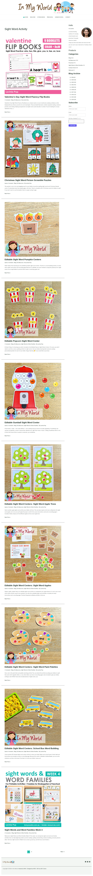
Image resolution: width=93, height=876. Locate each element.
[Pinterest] (89, 861)
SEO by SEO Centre (41, 868)
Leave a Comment (9, 183)
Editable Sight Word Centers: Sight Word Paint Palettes (31, 667)
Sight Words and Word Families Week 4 (24, 830)
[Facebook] (85, 861)
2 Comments (8, 833)
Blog (12, 100)
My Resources (17, 100)
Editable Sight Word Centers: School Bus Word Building (32, 748)
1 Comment (7, 100)
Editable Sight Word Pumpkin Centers (23, 259)
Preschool (71, 62)
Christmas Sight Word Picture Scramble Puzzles (28, 180)
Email (70, 112)
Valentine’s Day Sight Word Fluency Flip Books (27, 97)
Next (63, 851)
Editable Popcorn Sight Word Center (22, 341)
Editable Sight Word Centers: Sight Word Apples (28, 585)
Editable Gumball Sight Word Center (22, 422)
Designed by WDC (31, 868)
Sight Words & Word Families (28, 344)
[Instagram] (87, 861)
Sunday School (72, 67)
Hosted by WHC (22, 868)
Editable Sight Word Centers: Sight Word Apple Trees (30, 504)
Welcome (71, 70)
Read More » (8, 112)
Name (70, 106)
